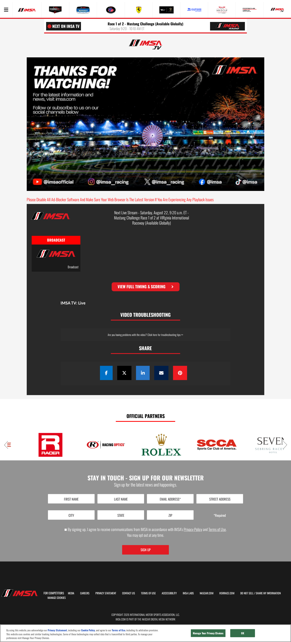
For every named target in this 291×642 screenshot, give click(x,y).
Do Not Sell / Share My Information (260, 593)
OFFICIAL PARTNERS (145, 415)
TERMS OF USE (148, 593)
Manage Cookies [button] (57, 598)
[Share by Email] (161, 373)
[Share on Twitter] (124, 373)
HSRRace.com (226, 593)
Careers (84, 593)
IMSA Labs (188, 593)
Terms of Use (217, 529)
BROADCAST (56, 240)
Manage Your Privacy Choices (208, 633)
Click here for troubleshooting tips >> (165, 335)
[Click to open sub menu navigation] (6, 10)
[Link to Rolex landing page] (146, 445)
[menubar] (6, 10)
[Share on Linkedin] (143, 373)
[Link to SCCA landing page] (201, 445)
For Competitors (54, 593)
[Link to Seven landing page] (256, 445)
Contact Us (128, 593)
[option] (56, 256)
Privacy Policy (193, 529)
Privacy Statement (105, 593)
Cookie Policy (88, 630)
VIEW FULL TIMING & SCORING (141, 286)
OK (242, 633)
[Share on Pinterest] (180, 373)
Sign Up (146, 549)
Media (71, 593)
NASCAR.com (206, 593)
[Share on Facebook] (106, 373)
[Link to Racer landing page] (35, 445)
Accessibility (169, 593)
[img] (145, 44)
